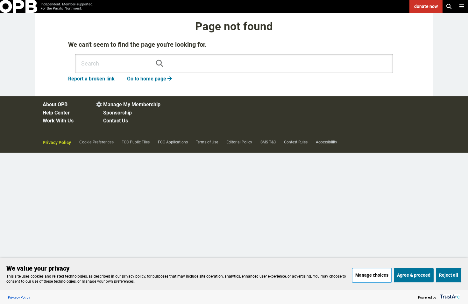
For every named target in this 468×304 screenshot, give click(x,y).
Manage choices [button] (371, 275)
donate (426, 6)
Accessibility (326, 142)
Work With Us (58, 121)
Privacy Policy (57, 142)
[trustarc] (449, 297)
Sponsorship (117, 113)
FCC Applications (173, 142)
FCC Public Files (136, 142)
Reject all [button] (448, 275)
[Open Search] (449, 6)
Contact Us (115, 121)
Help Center (56, 113)
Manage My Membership (131, 104)
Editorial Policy (239, 142)
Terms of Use (207, 142)
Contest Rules (296, 142)
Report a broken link (91, 79)
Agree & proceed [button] (413, 275)
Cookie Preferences (96, 142)
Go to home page (149, 79)
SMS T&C (268, 142)
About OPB (55, 104)
